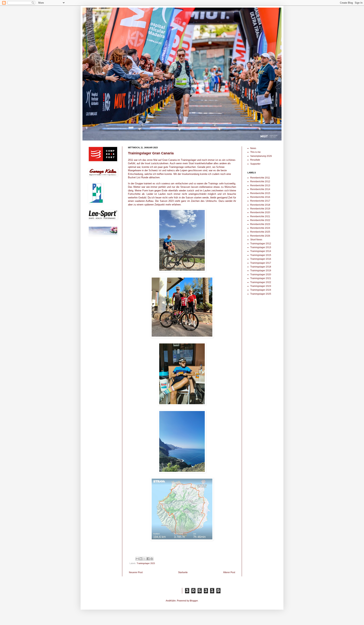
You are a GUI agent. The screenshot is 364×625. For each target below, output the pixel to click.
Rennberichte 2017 (260, 201)
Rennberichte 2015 (260, 193)
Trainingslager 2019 (260, 270)
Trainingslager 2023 (146, 563)
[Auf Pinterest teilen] (152, 559)
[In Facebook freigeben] (148, 559)
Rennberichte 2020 (260, 212)
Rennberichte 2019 (260, 208)
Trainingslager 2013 (260, 247)
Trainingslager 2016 (260, 259)
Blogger (194, 600)
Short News (256, 239)
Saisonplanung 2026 (261, 156)
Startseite (183, 572)
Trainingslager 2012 (260, 243)
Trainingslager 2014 (260, 251)
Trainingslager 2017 (260, 263)
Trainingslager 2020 (260, 274)
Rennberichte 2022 (260, 220)
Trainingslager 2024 (260, 290)
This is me (255, 152)
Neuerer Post (136, 572)
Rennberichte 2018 (260, 205)
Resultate (255, 160)
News (253, 148)
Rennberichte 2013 (260, 185)
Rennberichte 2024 (260, 228)
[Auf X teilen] (144, 559)
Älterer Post (229, 572)
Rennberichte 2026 (260, 235)
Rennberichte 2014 (260, 189)
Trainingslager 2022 (260, 282)
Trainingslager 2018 (260, 266)
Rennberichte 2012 (260, 181)
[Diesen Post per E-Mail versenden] (137, 559)
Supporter (255, 164)
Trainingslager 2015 (260, 255)
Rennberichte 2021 (260, 216)
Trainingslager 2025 (260, 294)
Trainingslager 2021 (260, 278)
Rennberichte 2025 (260, 231)
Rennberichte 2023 (260, 224)
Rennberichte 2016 (260, 197)
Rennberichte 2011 (260, 177)
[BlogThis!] (141, 559)
